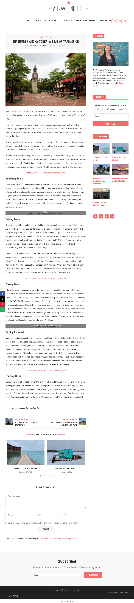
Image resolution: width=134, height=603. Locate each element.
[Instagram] (121, 21)
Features (66, 21)
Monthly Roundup (45, 37)
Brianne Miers (40, 45)
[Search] (130, 21)
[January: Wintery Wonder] (66, 452)
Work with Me (106, 21)
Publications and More (86, 21)
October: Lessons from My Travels (100, 203)
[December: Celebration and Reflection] (101, 169)
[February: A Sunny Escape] (25, 452)
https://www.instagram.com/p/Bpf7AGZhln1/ (46, 278)
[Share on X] (2, 299)
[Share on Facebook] (2, 293)
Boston (50, 290)
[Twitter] (116, 21)
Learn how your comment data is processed (59, 538)
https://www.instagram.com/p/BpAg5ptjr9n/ (46, 172)
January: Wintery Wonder (66, 468)
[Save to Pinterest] (2, 304)
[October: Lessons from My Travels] (101, 193)
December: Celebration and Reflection (99, 181)
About (36, 21)
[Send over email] (2, 309)
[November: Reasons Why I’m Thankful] (120, 169)
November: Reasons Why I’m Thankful (120, 180)
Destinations (50, 21)
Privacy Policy (113, 592)
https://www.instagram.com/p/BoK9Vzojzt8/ (46, 370)
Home (27, 21)
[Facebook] (111, 21)
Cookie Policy (124, 592)
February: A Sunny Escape (25, 468)
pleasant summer (19, 111)
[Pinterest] (126, 21)
